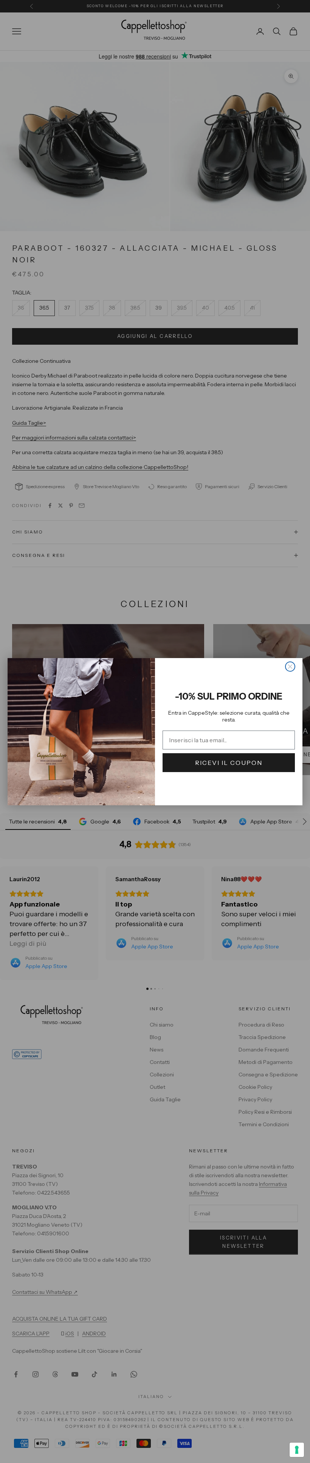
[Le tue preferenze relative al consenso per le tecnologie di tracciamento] (297, 1450)
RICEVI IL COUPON (228, 762)
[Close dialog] (290, 666)
